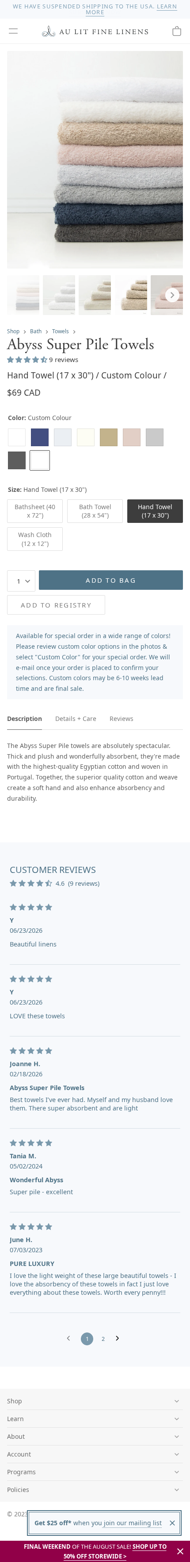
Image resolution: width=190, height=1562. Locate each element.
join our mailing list (132, 1523)
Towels (60, 331)
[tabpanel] (95, 772)
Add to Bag (111, 580)
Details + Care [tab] (75, 718)
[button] (13, 31)
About (16, 1436)
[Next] (172, 295)
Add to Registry (56, 604)
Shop (13, 331)
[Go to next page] (120, 1338)
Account (19, 1454)
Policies (18, 1489)
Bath (36, 331)
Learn (15, 1418)
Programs (21, 1472)
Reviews (121, 718)
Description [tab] (24, 718)
